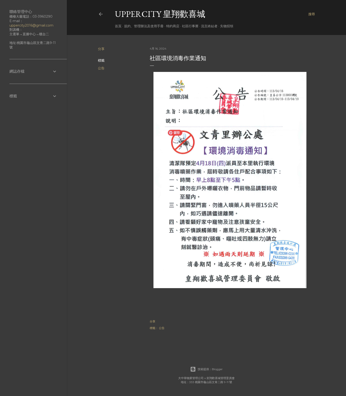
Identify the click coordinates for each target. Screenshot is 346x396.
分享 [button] (101, 49)
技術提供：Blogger (210, 369)
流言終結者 (209, 26)
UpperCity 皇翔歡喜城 (160, 14)
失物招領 (226, 26)
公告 (101, 68)
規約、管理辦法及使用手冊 (144, 26)
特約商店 (172, 26)
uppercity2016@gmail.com (31, 25)
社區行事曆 (190, 26)
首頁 (118, 26)
